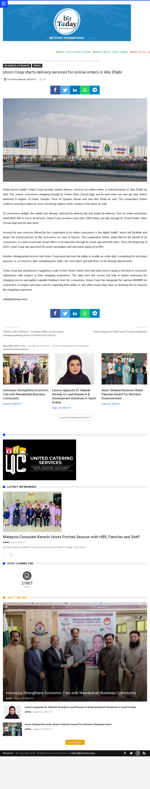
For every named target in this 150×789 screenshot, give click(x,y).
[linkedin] (75, 90)
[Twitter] (131, 753)
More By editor (38, 345)
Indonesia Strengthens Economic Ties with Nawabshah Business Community (25, 394)
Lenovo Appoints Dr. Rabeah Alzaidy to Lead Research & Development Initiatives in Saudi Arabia (74, 396)
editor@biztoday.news (83, 753)
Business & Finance (22, 60)
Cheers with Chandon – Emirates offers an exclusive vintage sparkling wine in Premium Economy (33, 331)
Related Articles (14, 345)
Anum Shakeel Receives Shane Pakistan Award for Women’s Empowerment (122, 394)
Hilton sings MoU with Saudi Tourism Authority (120, 329)
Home (6, 60)
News (37, 65)
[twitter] (65, 90)
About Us (8, 753)
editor (6, 542)
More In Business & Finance (70, 345)
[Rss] (144, 753)
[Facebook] (125, 753)
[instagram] (138, 753)
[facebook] (55, 90)
